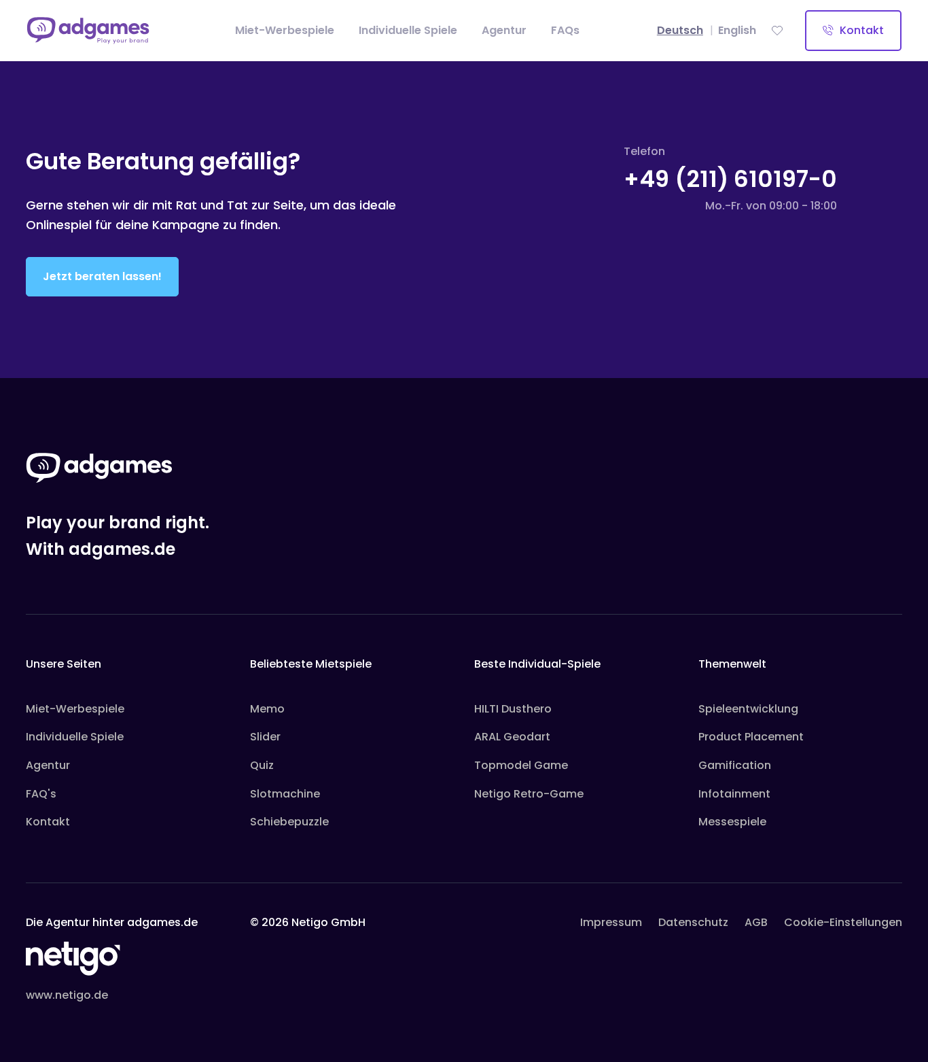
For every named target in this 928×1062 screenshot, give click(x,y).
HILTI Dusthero (513, 709)
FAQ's (41, 794)
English (737, 30)
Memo (267, 709)
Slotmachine (285, 794)
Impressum (611, 922)
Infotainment (734, 794)
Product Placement (751, 736)
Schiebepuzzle (289, 821)
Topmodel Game (521, 765)
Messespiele (732, 821)
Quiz (262, 765)
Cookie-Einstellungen (843, 922)
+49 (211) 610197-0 (730, 178)
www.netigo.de (67, 995)
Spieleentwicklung (748, 709)
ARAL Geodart (512, 736)
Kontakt (860, 30)
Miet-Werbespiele (284, 30)
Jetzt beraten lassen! (102, 276)
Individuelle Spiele (408, 30)
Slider (265, 736)
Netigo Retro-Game (529, 794)
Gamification (734, 765)
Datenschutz (693, 922)
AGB (756, 922)
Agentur (504, 30)
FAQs (565, 30)
